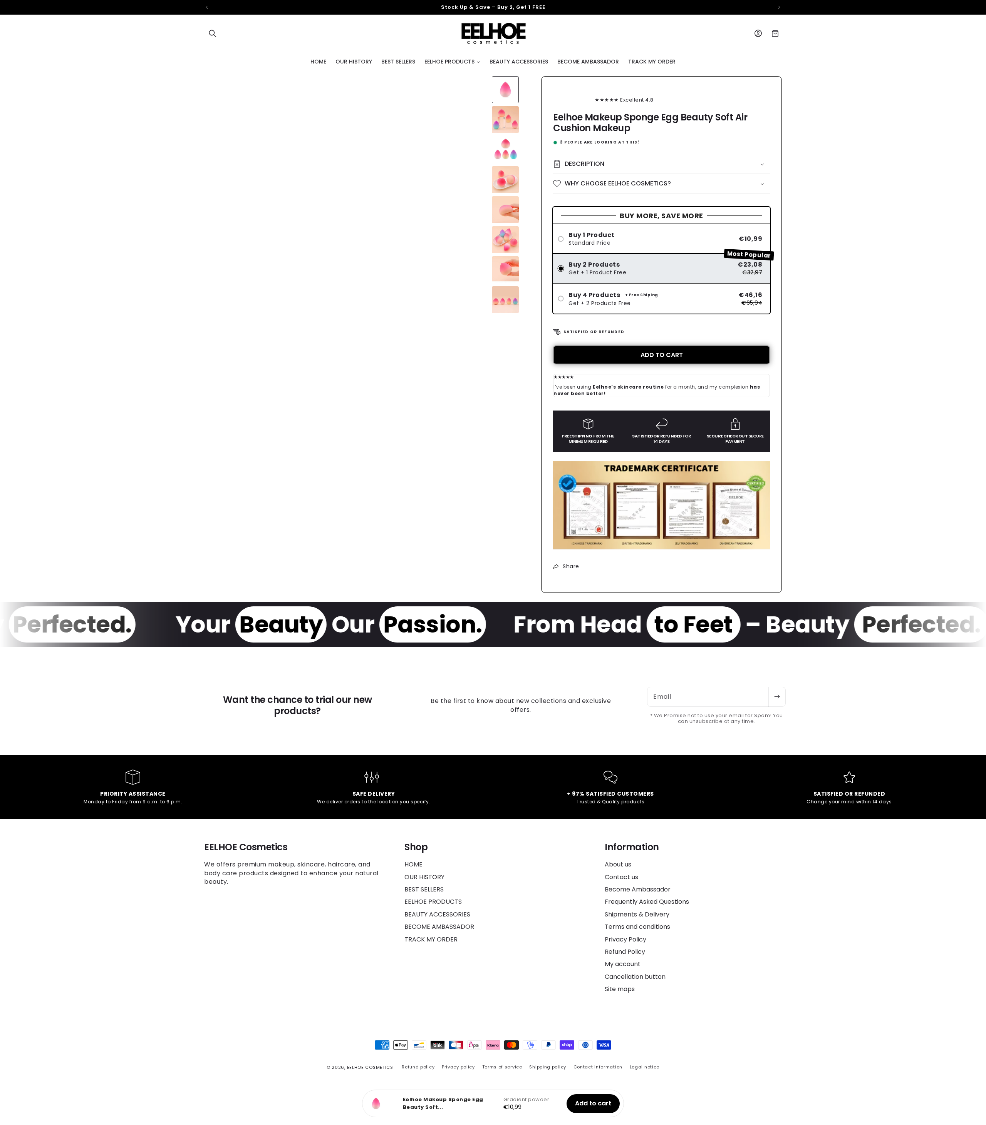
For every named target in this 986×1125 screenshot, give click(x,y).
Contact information (597, 1067)
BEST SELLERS (424, 889)
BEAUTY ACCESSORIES (437, 914)
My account (623, 964)
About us (618, 864)
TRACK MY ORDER (431, 939)
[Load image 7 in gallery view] (505, 269)
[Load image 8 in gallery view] (505, 299)
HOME (413, 864)
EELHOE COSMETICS (370, 1067)
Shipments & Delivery (637, 914)
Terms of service (502, 1067)
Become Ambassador (638, 889)
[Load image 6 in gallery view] (505, 239)
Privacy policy (458, 1067)
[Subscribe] (776, 697)
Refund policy (418, 1067)
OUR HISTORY (424, 877)
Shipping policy (547, 1067)
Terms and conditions (637, 926)
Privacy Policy (625, 939)
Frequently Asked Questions (647, 901)
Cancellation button (635, 976)
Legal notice (644, 1067)
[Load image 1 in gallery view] (505, 89)
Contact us (621, 877)
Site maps (620, 989)
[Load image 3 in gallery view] (505, 149)
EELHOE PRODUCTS (433, 901)
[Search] (212, 33)
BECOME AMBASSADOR (439, 926)
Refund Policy (625, 951)
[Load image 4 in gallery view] (505, 179)
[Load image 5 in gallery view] (505, 209)
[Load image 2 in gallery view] (505, 119)
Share (571, 566)
